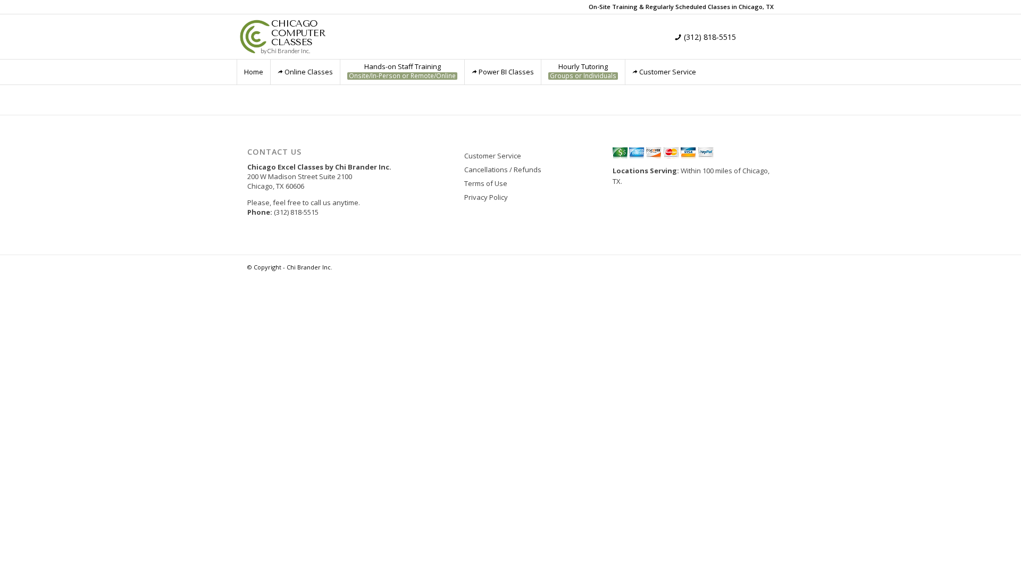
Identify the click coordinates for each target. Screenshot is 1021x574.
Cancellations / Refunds (502, 169)
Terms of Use (485, 183)
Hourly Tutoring (583, 71)
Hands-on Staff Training (402, 71)
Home (253, 72)
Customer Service (667, 72)
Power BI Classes (506, 72)
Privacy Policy (486, 197)
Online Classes (308, 72)
